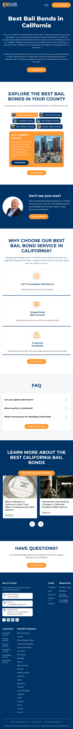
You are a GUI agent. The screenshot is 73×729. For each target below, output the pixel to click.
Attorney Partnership (63, 595)
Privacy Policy (36, 722)
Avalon (19, 705)
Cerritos (20, 709)
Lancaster (21, 676)
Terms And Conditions (19, 722)
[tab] (24, 115)
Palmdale (20, 658)
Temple (20, 637)
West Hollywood (23, 633)
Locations (51, 587)
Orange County (5, 639)
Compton (20, 701)
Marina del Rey (22, 665)
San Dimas (21, 651)
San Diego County (6, 634)
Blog (50, 591)
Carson (19, 698)
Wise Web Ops (63, 726)
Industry (20, 687)
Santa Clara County (6, 661)
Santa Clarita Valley (24, 647)
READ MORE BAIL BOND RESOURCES (36, 473)
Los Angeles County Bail (63, 601)
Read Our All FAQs (36, 426)
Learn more (20, 163)
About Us (51, 594)
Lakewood (21, 683)
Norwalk (20, 669)
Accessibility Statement (53, 722)
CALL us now (61, 5)
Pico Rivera (21, 655)
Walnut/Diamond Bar (25, 640)
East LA (20, 662)
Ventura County (5, 645)
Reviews (51, 604)
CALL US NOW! (37, 70)
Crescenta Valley (23, 691)
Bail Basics (63, 591)
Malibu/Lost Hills (23, 673)
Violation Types (65, 587)
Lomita (19, 680)
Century (20, 712)
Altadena (20, 694)
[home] (9, 5)
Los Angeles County (6, 656)
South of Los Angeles (25, 644)
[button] (46, 5)
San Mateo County (6, 650)
